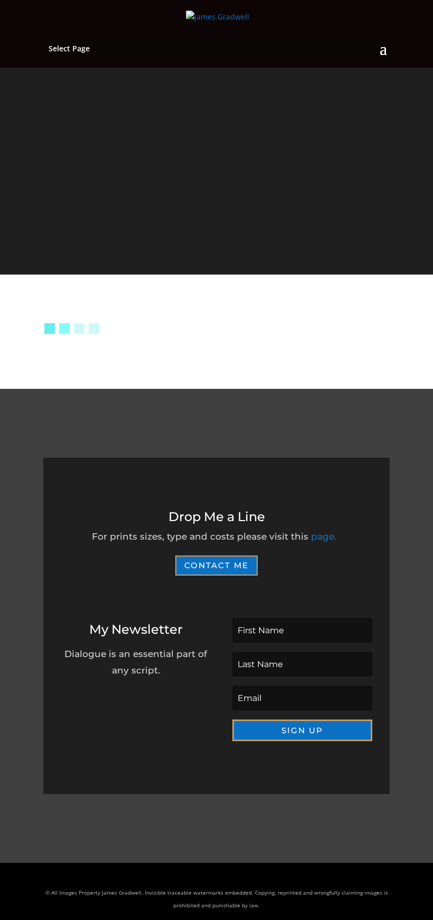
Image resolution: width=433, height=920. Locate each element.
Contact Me (216, 565)
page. (323, 536)
